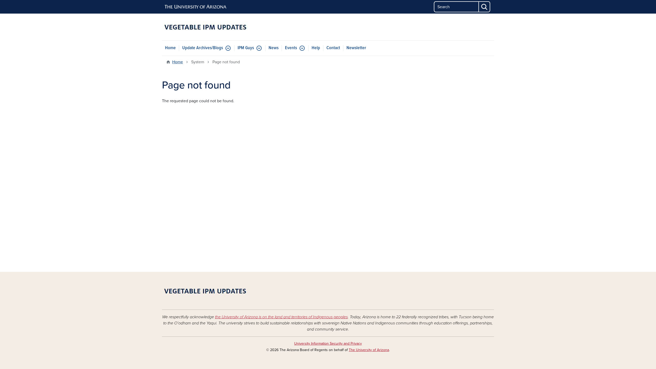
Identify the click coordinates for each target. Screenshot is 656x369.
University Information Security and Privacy (328, 343)
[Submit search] (484, 6)
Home (170, 48)
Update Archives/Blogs (202, 48)
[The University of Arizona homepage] (196, 7)
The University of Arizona (369, 350)
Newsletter (356, 48)
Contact (333, 48)
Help (316, 48)
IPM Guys (246, 48)
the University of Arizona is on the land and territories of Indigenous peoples (281, 317)
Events (291, 48)
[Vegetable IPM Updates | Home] (215, 27)
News (274, 48)
